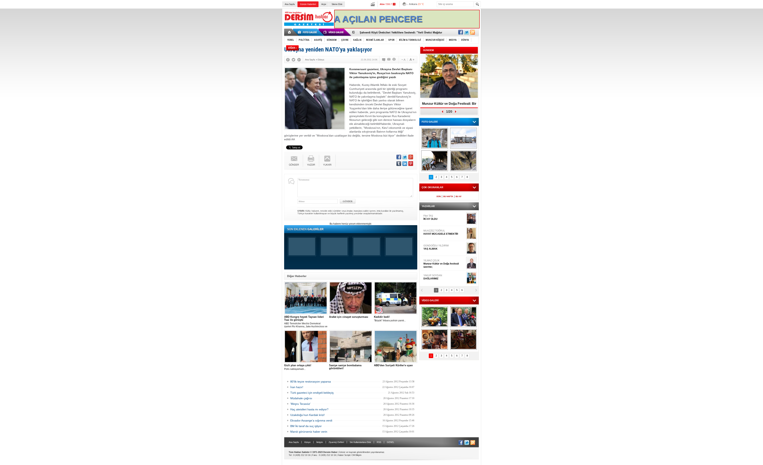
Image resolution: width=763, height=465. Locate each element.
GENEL (390, 442)
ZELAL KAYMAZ (441, 249)
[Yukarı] (327, 161)
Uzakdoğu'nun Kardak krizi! (307, 415)
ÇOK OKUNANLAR (432, 187)
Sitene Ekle (337, 4)
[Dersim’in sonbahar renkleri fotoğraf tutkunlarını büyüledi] (434, 160)
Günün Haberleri (308, 4)
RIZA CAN (428, 277)
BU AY (459, 196)
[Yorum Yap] (384, 59)
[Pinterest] (410, 163)
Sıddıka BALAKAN (433, 217)
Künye (307, 442)
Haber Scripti (344, 455)
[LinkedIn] (404, 163)
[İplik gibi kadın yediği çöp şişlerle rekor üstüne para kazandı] (434, 339)
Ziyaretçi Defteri (336, 442)
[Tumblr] (398, 163)
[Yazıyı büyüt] (412, 59)
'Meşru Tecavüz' (300, 403)
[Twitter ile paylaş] (466, 32)
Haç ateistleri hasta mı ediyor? (309, 409)
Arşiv (323, 4)
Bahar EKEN (443, 233)
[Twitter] (293, 59)
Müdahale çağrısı (301, 398)
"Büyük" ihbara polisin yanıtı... (390, 318)
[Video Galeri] (334, 32)
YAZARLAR (428, 206)
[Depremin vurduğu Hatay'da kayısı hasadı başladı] (434, 316)
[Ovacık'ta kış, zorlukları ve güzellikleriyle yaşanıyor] (463, 138)
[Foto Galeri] (308, 32)
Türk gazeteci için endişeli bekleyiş (312, 392)
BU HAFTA (448, 196)
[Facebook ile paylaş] (460, 32)
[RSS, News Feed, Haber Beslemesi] (472, 32)
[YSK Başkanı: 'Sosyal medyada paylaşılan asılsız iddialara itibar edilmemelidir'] (463, 316)
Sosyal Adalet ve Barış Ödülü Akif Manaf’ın (449, 105)
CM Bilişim (356, 455)
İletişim (319, 442)
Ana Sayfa (290, 4)
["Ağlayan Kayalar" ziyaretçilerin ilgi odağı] (463, 160)
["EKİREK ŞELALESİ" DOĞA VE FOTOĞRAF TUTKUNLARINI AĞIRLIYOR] (434, 138)
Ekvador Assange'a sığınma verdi (311, 420)
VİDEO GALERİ (430, 300)
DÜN (439, 196)
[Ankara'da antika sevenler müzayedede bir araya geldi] (463, 339)
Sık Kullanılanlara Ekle (360, 442)
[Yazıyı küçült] (403, 59)
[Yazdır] (394, 59)
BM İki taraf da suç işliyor (306, 426)
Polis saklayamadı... (297, 367)
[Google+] (299, 59)
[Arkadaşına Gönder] (389, 59)
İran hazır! (296, 387)
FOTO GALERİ (430, 121)
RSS (379, 442)
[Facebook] (288, 59)
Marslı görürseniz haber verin (308, 431)
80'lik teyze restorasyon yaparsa (310, 381)
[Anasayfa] (289, 32)
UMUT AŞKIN (443, 263)
